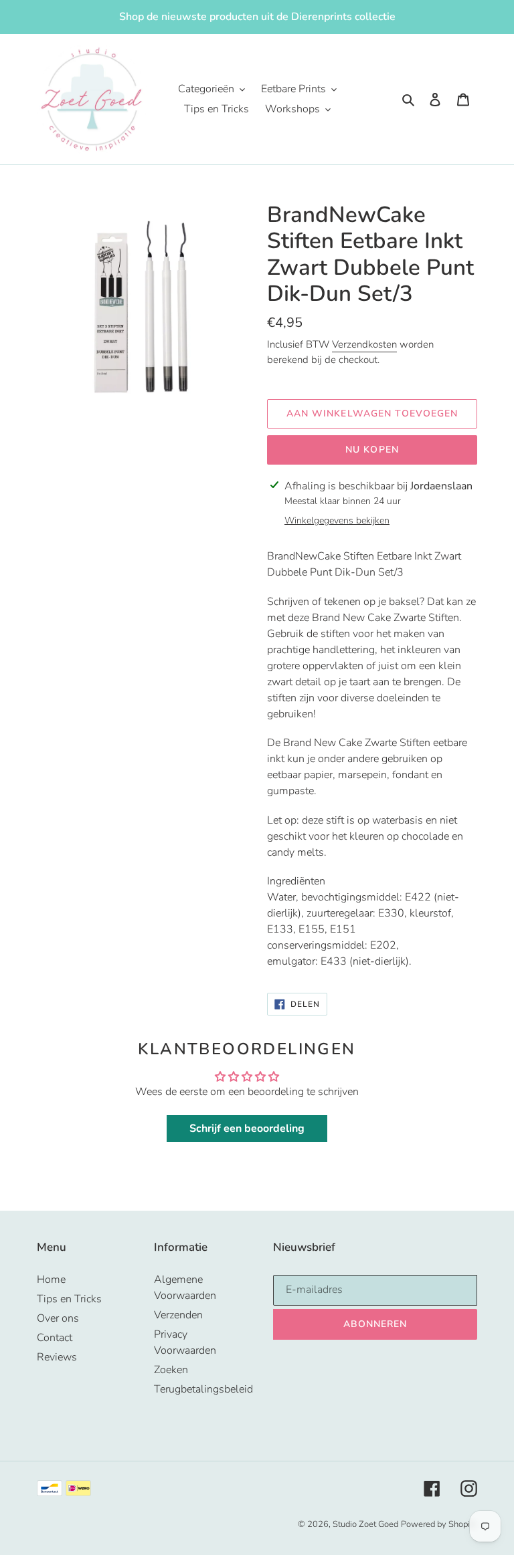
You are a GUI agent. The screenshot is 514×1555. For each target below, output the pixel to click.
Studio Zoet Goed (365, 1524)
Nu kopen (372, 449)
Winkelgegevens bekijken (337, 520)
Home (51, 1279)
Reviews (57, 1357)
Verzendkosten (364, 344)
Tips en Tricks (69, 1299)
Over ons (58, 1318)
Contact (54, 1337)
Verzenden (178, 1315)
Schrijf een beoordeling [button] (247, 1128)
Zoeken (171, 1369)
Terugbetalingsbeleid (203, 1389)
